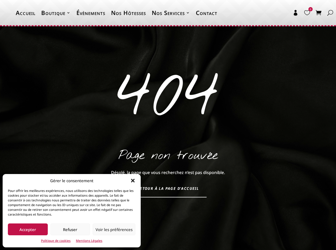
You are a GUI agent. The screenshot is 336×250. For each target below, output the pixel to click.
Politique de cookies (56, 240)
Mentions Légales (89, 240)
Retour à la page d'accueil (168, 188)
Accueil (25, 13)
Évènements (90, 13)
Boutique (53, 13)
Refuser (70, 229)
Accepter (27, 229)
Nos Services (168, 13)
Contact (206, 13)
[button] (132, 180)
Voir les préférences (114, 229)
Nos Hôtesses (128, 13)
